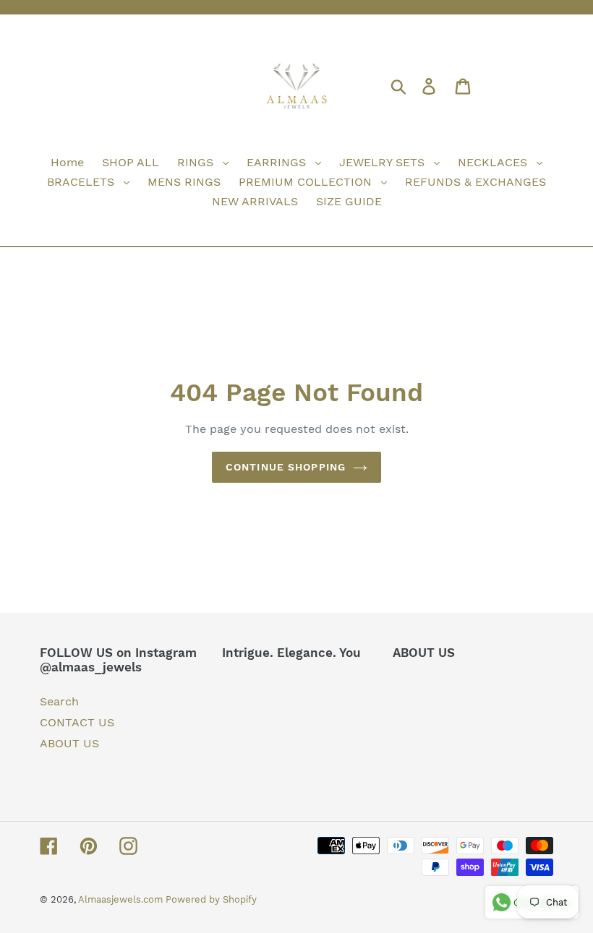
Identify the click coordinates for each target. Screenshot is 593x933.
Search (59, 701)
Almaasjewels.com (122, 899)
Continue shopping (286, 467)
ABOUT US (69, 743)
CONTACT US (77, 722)
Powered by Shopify (211, 899)
